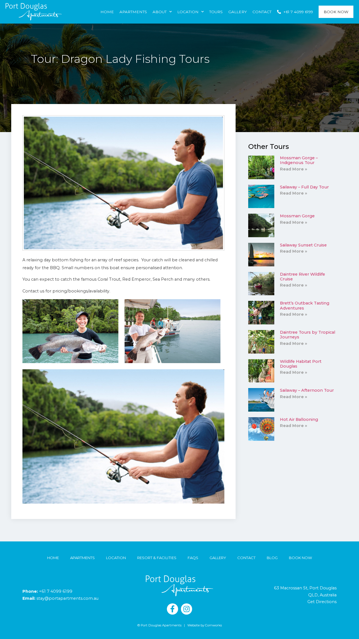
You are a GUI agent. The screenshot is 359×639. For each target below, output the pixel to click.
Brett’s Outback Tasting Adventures (304, 305)
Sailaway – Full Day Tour (304, 187)
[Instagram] (186, 609)
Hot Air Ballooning (299, 419)
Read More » (293, 169)
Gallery (237, 12)
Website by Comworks (204, 625)
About (160, 12)
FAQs (193, 557)
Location (188, 12)
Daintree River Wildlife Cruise (302, 277)
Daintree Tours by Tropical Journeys (307, 335)
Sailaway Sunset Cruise (303, 245)
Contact (261, 12)
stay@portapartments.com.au (67, 598)
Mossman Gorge (297, 215)
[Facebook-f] (172, 609)
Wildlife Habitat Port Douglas (300, 364)
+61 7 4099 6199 (55, 591)
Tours (216, 12)
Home (107, 12)
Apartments (133, 12)
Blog (272, 557)
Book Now (336, 12)
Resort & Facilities (156, 557)
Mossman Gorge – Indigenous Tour (299, 160)
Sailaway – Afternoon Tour (307, 390)
